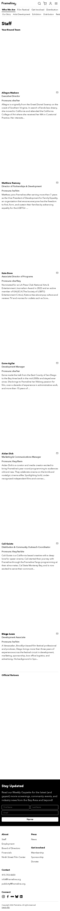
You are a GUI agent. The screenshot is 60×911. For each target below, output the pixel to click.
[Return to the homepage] (12, 3)
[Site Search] (39, 3)
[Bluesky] (17, 897)
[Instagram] (4, 897)
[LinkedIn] (22, 897)
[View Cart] (45, 3)
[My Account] (50, 3)
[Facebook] (8, 897)
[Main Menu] (56, 3)
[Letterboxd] (13, 897)
